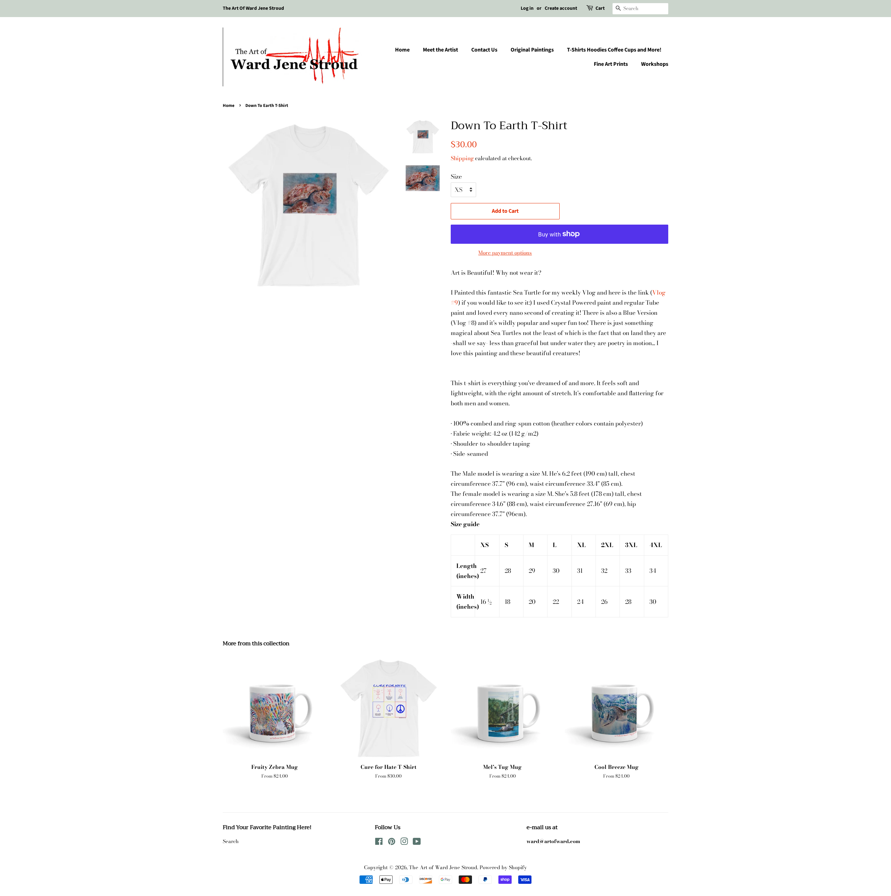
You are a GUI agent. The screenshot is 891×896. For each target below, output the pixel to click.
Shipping (462, 158)
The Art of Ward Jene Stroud (443, 867)
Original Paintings (532, 50)
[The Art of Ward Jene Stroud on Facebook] (379, 843)
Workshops (654, 64)
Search (231, 841)
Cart (600, 8)
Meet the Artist (440, 50)
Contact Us (484, 50)
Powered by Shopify (503, 867)
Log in (527, 8)
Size (456, 176)
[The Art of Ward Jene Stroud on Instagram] (404, 843)
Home (402, 50)
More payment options (505, 253)
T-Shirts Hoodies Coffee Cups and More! (614, 50)
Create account (561, 8)
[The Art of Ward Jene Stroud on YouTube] (417, 843)
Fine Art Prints (611, 64)
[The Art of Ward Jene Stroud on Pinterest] (391, 843)
